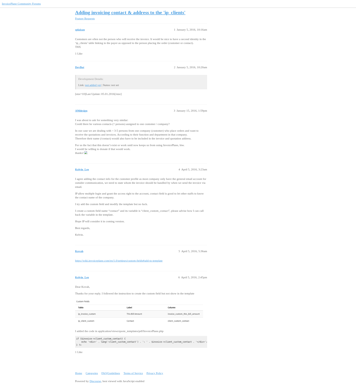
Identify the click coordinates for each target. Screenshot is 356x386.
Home (78, 373)
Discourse (95, 381)
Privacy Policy (154, 373)
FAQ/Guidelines (110, 373)
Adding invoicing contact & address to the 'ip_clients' (130, 12)
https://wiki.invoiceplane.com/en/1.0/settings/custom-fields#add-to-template (119, 260)
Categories (92, 373)
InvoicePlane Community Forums (21, 3)
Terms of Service (133, 373)
